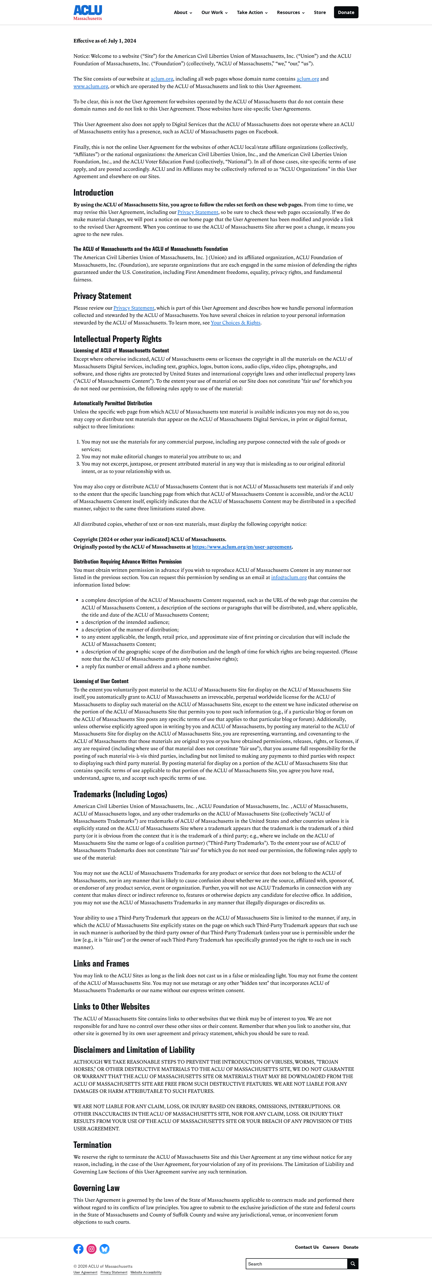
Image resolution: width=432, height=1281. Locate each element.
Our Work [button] (212, 12)
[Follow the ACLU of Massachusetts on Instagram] (91, 1249)
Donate (346, 12)
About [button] (181, 12)
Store (320, 12)
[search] (353, 1263)
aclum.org (162, 78)
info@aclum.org (289, 577)
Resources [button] (288, 12)
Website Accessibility (146, 1272)
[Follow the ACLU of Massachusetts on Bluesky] (105, 1249)
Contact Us (307, 1247)
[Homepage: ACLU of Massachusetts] (91, 12)
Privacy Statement (198, 212)
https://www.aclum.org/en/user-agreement (242, 546)
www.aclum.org (91, 86)
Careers (331, 1247)
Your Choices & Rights (235, 322)
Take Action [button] (250, 12)
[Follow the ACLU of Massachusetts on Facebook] (79, 1249)
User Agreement (86, 1272)
